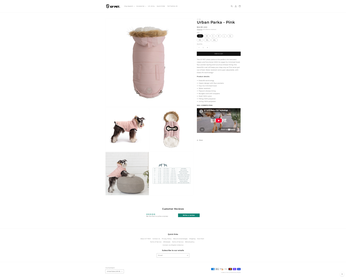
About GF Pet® (145, 239)
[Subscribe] (187, 255)
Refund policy (190, 242)
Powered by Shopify (235, 272)
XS (207, 36)
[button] (129, 6)
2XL (200, 40)
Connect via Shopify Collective (173, 245)
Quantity (199, 44)
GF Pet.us (227, 272)
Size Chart (200, 239)
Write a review (189, 215)
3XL (207, 40)
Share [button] (201, 140)
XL (230, 36)
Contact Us (156, 239)
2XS (200, 36)
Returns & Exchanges (180, 239)
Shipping (199, 29)
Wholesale (166, 242)
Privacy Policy (166, 239)
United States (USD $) (113, 271)
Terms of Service (155, 242)
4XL (214, 40)
